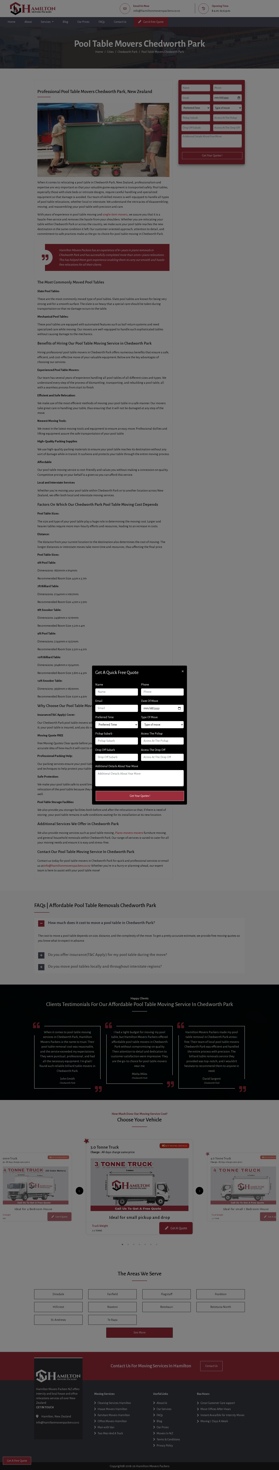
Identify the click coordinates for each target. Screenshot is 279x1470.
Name (99, 684)
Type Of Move (149, 717)
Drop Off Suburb (105, 749)
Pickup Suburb (103, 733)
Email (98, 700)
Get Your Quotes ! (140, 795)
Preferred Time (104, 717)
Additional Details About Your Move (116, 766)
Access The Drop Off (153, 749)
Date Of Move (149, 700)
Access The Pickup (152, 733)
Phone (145, 684)
